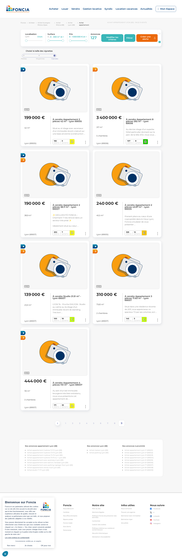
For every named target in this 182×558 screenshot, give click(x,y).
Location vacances (126, 9)
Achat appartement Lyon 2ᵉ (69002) (139, 453)
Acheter (53, 9)
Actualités (146, 9)
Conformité (96, 521)
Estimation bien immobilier (130, 516)
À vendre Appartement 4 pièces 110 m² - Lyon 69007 (67, 384)
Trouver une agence (128, 512)
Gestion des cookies (99, 524)
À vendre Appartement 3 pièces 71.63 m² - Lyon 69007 (138, 298)
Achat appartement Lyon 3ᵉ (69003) (139, 455)
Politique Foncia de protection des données (104, 516)
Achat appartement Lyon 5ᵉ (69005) (139, 460)
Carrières (66, 512)
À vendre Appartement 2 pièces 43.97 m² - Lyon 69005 (138, 207)
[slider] (26, 40)
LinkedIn (156, 516)
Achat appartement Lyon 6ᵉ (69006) (139, 463)
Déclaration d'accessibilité (101, 537)
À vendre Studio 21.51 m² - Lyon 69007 (67, 297)
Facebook (156, 509)
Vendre (75, 9)
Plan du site (96, 508)
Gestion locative (92, 9)
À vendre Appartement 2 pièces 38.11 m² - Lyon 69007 (66, 207)
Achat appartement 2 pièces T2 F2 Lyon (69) (44, 450)
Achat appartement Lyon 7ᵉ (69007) (139, 465)
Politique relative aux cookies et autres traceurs (103, 529)
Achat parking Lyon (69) (98, 453)
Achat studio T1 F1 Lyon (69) (38, 470)
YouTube (156, 520)
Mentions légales (98, 512)
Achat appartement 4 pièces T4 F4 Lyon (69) (45, 455)
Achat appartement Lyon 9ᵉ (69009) (139, 470)
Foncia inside (67, 523)
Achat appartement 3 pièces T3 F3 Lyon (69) (44, 453)
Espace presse (68, 519)
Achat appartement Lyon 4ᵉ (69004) (139, 458)
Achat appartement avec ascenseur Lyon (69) (45, 460)
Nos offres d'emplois (70, 516)
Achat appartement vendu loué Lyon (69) (43, 467)
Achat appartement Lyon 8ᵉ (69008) (139, 467)
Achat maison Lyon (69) (98, 450)
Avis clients (67, 526)
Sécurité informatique (100, 533)
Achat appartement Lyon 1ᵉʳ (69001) (139, 450)
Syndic (108, 9)
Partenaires (67, 530)
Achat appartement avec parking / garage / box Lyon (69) (50, 465)
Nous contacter (126, 508)
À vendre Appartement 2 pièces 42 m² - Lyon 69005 (67, 120)
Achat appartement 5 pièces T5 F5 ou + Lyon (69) (46, 458)
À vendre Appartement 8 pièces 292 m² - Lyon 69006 (139, 121)
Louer (65, 9)
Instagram (157, 523)
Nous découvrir (68, 508)
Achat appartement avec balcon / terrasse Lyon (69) (47, 463)
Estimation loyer (126, 519)
